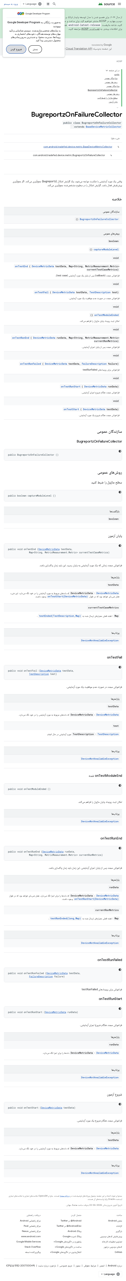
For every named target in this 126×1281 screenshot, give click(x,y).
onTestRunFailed (30, 363)
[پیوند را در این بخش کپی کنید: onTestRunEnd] (96, 839)
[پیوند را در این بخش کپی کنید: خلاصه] (107, 199)
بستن (35, 49)
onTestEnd (21, 266)
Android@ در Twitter (71, 1220)
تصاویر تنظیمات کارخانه (112, 1241)
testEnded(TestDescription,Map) (60, 615)
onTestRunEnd (20, 337)
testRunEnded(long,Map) (65, 918)
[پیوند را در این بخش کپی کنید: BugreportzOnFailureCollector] (72, 442)
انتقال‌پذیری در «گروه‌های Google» (65, 1252)
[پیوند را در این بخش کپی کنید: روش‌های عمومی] (93, 473)
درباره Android (115, 1265)
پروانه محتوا (65, 1195)
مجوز (78, 1265)
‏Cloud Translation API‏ (79, 48)
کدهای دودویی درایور (113, 1246)
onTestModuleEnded (106, 315)
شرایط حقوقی (90, 1265)
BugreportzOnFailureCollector (99, 219)
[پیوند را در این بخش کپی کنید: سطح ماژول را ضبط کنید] (87, 483)
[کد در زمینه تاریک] (120, 451)
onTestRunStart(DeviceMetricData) (96, 898)
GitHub (118, 1252)
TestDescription (100, 292)
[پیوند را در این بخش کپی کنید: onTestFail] (103, 658)
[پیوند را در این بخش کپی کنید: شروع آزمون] (103, 1095)
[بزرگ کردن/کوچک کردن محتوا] (107, 70)
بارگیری (119, 1231)
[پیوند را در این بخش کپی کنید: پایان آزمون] (104, 536)
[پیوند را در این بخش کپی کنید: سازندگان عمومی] (92, 432)
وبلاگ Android (74, 1231)
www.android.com (31, 1236)
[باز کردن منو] (119, 4)
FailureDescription (94, 363)
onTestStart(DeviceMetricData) (68, 596)
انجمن (102, 1265)
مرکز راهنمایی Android (30, 1220)
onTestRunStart (70, 386)
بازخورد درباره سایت (47, 1265)
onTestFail (42, 292)
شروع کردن (16, 49)
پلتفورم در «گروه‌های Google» (67, 1241)
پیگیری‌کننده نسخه (33, 1252)
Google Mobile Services (28, 1241)
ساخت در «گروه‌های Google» (68, 1246)
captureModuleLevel (106, 249)
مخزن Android (115, 1220)
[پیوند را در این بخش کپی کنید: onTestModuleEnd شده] (84, 776)
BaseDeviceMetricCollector (103, 126)
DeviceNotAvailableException (100, 640)
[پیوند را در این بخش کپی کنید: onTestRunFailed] (93, 960)
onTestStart (71, 409)
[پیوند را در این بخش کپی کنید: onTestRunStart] (94, 999)
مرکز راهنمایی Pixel (32, 1225)
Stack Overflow (33, 1246)
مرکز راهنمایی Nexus (31, 1231)
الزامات (119, 1225)
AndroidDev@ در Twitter (69, 1225)
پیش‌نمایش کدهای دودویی (111, 1236)
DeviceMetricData (43, 266)
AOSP (119, 61)
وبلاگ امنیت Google (72, 1236)
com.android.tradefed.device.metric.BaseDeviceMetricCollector (77, 146)
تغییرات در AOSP (90, 29)
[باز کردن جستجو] (54, 4)
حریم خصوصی (65, 1265)
